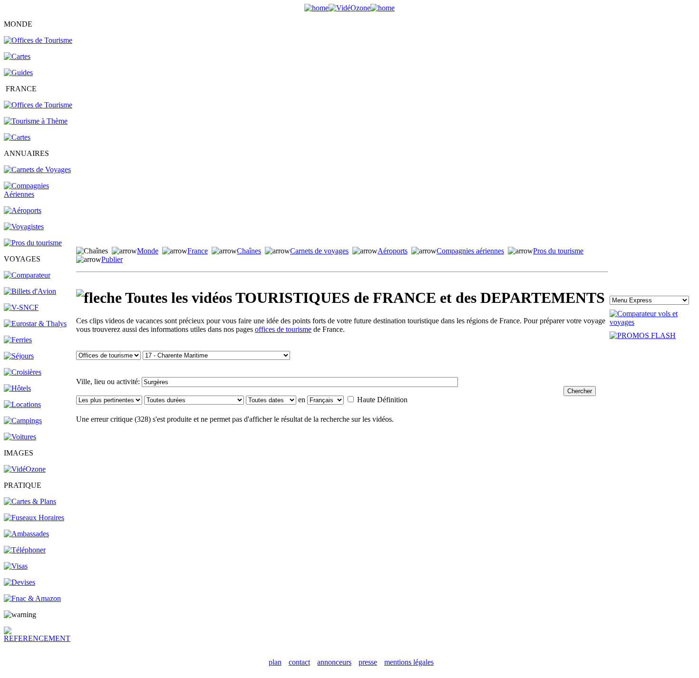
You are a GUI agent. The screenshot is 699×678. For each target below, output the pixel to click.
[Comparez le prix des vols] (652, 322)
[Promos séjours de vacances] (19, 356)
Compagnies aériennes (470, 251)
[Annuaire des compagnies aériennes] (39, 194)
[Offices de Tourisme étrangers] (38, 40)
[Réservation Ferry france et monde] (18, 340)
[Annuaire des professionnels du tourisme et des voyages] (33, 243)
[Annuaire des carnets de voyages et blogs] (37, 169)
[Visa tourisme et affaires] (16, 566)
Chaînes (249, 251)
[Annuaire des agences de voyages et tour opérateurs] (24, 227)
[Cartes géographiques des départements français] (17, 137)
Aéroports (393, 251)
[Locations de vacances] (22, 404)
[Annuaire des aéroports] (22, 210)
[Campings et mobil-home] (23, 420)
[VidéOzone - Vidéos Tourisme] (349, 8)
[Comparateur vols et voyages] (27, 275)
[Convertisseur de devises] (19, 582)
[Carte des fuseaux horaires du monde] (34, 517)
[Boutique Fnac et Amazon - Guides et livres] (32, 598)
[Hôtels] (17, 388)
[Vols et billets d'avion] (30, 291)
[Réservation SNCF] (21, 307)
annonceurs (334, 662)
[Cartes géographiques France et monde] (30, 501)
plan (275, 662)
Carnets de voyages (319, 251)
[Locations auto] (20, 437)
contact (299, 662)
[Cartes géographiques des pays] (17, 56)
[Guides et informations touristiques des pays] (18, 72)
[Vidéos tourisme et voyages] (25, 469)
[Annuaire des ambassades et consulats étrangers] (26, 534)
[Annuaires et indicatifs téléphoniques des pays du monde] (25, 550)
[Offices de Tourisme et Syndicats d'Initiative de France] (38, 105)
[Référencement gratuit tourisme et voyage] (39, 638)
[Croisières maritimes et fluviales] (22, 372)
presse (368, 662)
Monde (147, 251)
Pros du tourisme (558, 251)
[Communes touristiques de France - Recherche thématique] (36, 121)
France (197, 251)
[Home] (316, 8)
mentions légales (409, 662)
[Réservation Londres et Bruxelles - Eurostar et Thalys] (35, 324)
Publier (112, 259)
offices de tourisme (283, 329)
